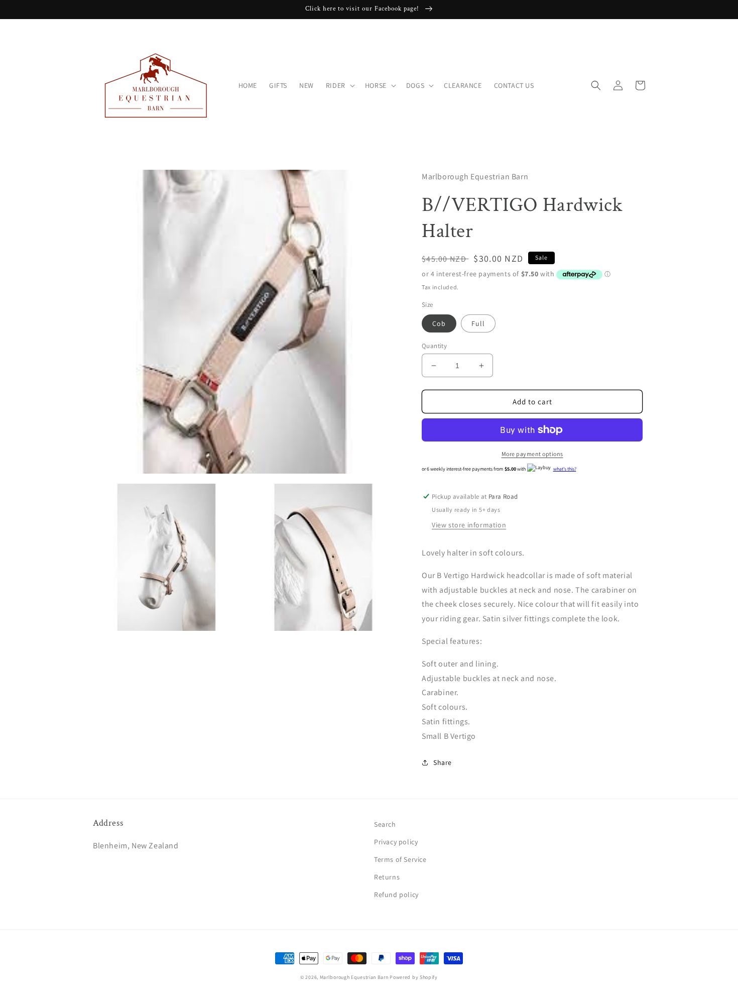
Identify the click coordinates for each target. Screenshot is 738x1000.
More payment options (532, 454)
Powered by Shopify (414, 977)
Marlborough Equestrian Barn (354, 977)
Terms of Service (400, 859)
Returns (387, 876)
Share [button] (442, 762)
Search (385, 824)
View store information (469, 524)
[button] (339, 85)
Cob (439, 323)
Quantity (434, 346)
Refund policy (396, 894)
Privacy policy (396, 841)
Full (478, 323)
